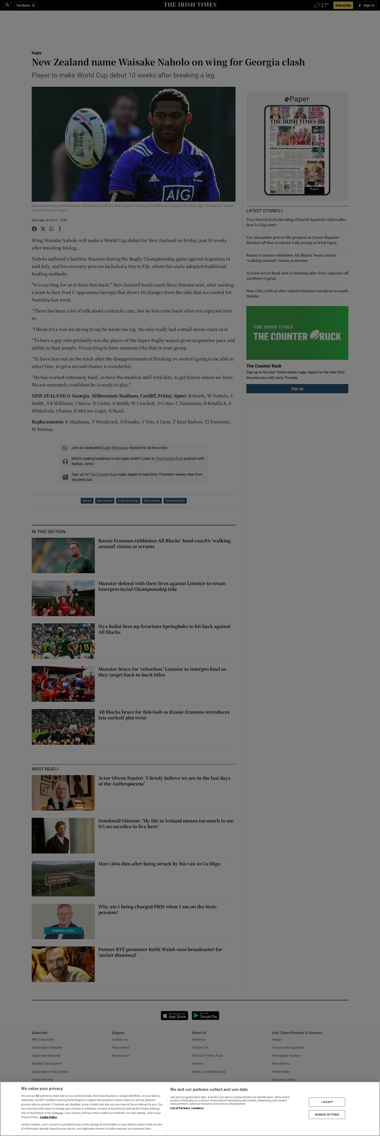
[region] (190, 1109)
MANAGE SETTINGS (327, 1114)
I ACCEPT (327, 1102)
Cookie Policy (48, 1117)
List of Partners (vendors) (187, 1108)
